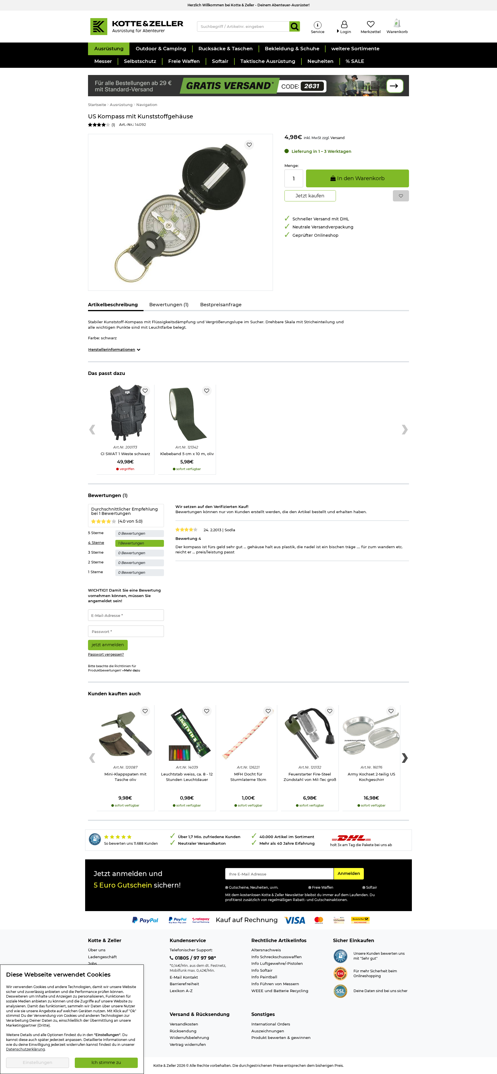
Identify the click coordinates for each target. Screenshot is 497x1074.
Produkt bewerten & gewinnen (281, 1037)
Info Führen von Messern (275, 983)
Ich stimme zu (106, 1062)
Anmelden (350, 873)
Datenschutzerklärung (25, 1049)
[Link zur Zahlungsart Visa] (294, 919)
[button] (108, 49)
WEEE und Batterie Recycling (279, 990)
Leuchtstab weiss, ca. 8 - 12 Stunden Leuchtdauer (187, 777)
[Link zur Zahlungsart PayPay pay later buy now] (177, 919)
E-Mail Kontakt (184, 977)
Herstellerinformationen (111, 349)
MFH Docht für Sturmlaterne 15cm (248, 777)
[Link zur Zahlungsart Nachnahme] (360, 919)
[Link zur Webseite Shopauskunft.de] (340, 955)
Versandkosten (184, 1024)
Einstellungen (37, 1062)
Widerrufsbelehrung (189, 1037)
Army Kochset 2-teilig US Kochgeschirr (371, 777)
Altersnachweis (266, 950)
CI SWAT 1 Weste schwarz (125, 453)
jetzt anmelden (108, 644)
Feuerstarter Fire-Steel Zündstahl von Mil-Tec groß (310, 777)
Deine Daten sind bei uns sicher (380, 991)
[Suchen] (294, 26)
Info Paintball (264, 977)
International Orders (270, 1024)
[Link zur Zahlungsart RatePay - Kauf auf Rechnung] (201, 919)
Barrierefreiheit (184, 983)
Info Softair (261, 970)
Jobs (92, 963)
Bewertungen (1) (169, 304)
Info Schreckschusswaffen (276, 956)
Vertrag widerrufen (188, 1044)
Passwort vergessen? (106, 655)
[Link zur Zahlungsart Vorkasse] (338, 919)
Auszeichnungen (267, 1031)
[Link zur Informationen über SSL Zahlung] (340, 990)
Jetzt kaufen (310, 196)
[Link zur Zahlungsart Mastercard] (319, 919)
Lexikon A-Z (181, 990)
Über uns (97, 950)
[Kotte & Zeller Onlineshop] (136, 26)
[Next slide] (405, 430)
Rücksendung (183, 1031)
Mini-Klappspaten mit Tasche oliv (125, 777)
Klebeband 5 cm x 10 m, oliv (187, 453)
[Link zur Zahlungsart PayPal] (145, 919)
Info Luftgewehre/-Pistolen (277, 963)
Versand (337, 138)
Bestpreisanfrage (221, 304)
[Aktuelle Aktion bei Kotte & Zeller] (248, 85)
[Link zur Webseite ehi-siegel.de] (340, 973)
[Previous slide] (92, 430)
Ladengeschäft (102, 956)
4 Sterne (96, 542)
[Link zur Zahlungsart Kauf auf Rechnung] (246, 919)
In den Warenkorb (360, 178)
